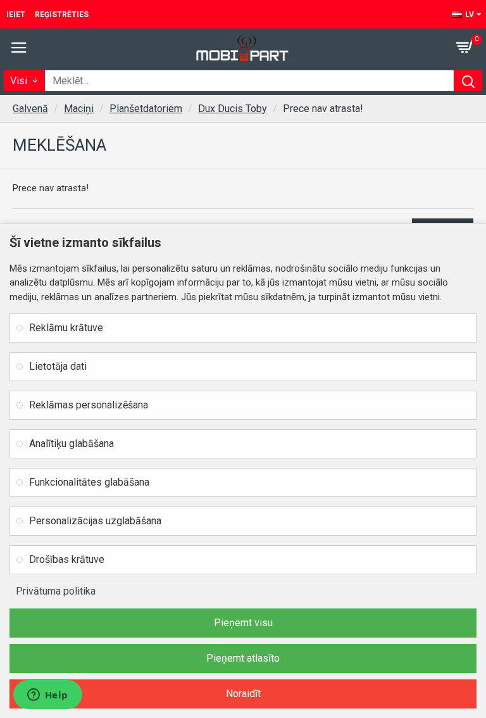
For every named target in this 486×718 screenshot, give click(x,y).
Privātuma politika (56, 591)
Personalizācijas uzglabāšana (95, 521)
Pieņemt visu (243, 623)
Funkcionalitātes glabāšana (89, 482)
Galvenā (30, 109)
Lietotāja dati (58, 366)
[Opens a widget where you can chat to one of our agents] (47, 696)
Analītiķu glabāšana (71, 444)
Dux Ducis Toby (232, 109)
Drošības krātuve (66, 559)
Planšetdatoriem (145, 109)
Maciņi (79, 109)
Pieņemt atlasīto (243, 658)
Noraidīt (243, 694)
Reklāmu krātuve (66, 328)
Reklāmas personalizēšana (88, 405)
